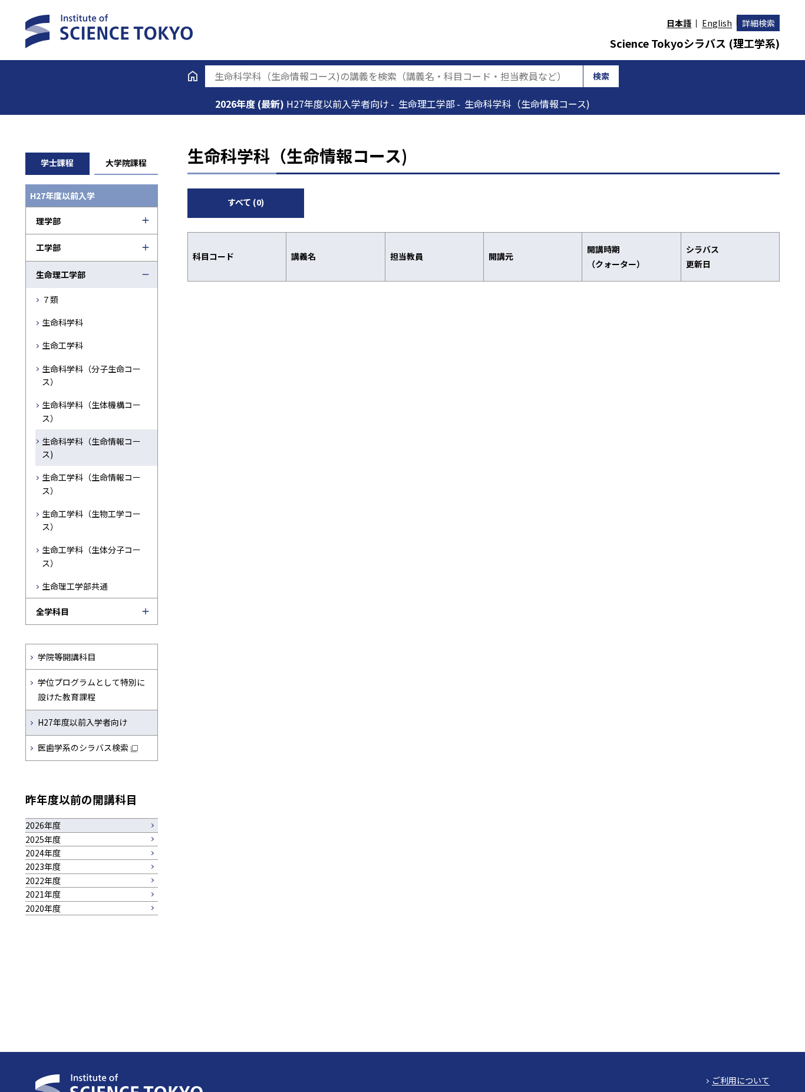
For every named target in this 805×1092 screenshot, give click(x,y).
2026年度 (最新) (250, 104)
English (717, 23)
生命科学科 (62, 322)
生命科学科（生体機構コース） (91, 411)
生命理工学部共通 (75, 586)
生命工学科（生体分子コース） (91, 556)
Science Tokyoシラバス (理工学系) (695, 43)
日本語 (679, 23)
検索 (601, 76)
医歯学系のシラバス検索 (83, 747)
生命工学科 (62, 345)
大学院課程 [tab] (126, 162)
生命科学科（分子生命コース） (91, 375)
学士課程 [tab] (57, 162)
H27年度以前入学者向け (82, 722)
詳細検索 (758, 23)
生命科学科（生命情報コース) (91, 447)
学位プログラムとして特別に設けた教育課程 (91, 689)
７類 (50, 299)
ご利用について (741, 1080)
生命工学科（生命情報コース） (91, 483)
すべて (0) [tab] (245, 202)
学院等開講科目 (66, 657)
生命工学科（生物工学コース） (91, 520)
